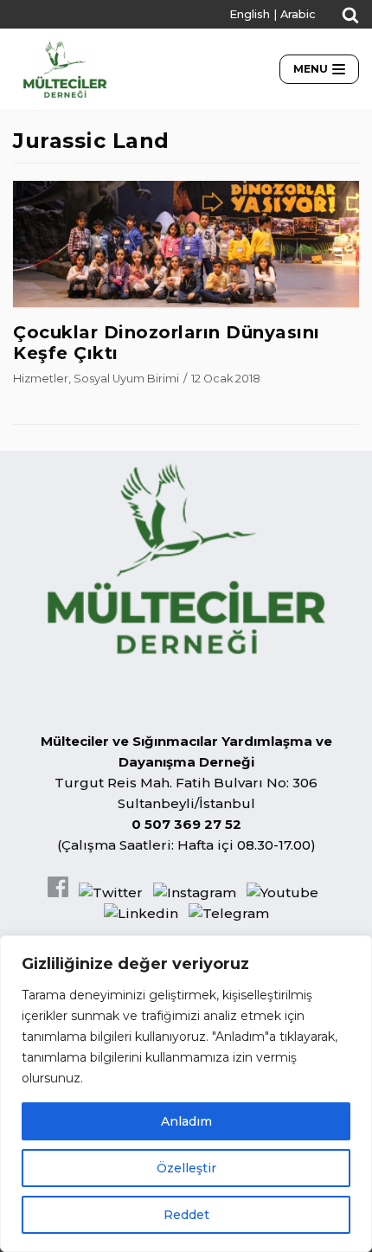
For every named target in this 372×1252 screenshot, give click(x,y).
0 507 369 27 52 (186, 824)
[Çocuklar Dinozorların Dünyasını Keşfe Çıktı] (186, 302)
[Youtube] (282, 892)
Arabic (298, 14)
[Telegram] (229, 913)
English (249, 14)
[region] (186, 1093)
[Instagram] (194, 892)
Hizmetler (40, 378)
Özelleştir (186, 1168)
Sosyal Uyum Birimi (126, 378)
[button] (350, 14)
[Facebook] (58, 892)
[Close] (353, 950)
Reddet (186, 1215)
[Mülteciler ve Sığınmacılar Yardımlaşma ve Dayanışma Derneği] (65, 69)
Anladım (186, 1121)
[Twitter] (111, 892)
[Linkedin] (141, 913)
